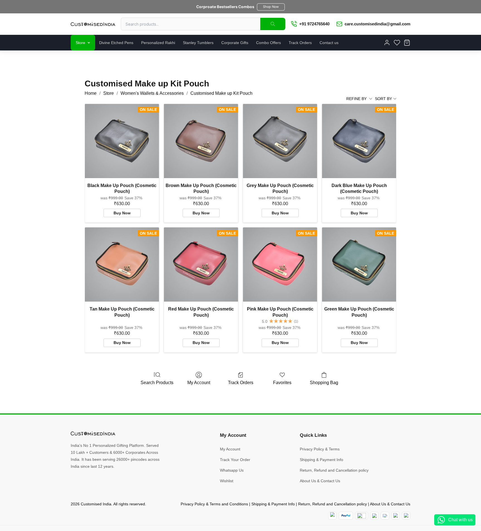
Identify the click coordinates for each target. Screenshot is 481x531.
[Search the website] (272, 24)
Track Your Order (235, 459)
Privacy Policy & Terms (320, 449)
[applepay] (395, 516)
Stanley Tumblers (198, 42)
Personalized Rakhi (158, 42)
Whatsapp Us (232, 470)
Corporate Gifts (234, 42)
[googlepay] (406, 516)
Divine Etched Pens (116, 42)
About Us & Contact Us (320, 481)
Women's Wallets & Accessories (152, 93)
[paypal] (346, 516)
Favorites (282, 382)
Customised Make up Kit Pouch (221, 93)
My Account (198, 382)
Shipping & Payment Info (321, 459)
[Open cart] (407, 42)
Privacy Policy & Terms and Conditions (214, 504)
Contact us (329, 42)
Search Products (157, 382)
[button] (271, 7)
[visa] (385, 516)
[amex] (361, 516)
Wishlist (226, 481)
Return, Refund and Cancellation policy (334, 470)
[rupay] (374, 516)
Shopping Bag (324, 382)
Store (80, 42)
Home (91, 93)
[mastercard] (332, 516)
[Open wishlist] (397, 42)
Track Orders (300, 42)
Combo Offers (268, 42)
